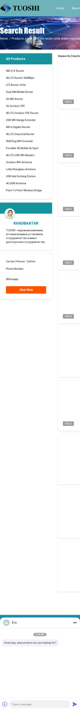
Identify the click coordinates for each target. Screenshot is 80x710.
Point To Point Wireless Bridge (24, 190)
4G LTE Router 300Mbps (20, 77)
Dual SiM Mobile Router (19, 91)
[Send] (75, 704)
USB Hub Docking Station (21, 176)
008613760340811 (17, 272)
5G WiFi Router (14, 98)
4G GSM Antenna (16, 183)
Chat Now (26, 290)
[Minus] (75, 622)
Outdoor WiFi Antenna (19, 162)
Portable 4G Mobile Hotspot (22, 148)
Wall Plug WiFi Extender (19, 141)
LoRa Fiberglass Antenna (21, 169)
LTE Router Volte (16, 84)
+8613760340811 (30, 279)
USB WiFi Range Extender (21, 120)
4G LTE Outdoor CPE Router (22, 113)
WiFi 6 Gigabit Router (18, 127)
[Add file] (4, 704)
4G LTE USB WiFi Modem (20, 155)
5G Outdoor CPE (15, 106)
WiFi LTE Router (15, 70)
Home (60, 8)
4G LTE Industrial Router (20, 134)
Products (18, 38)
